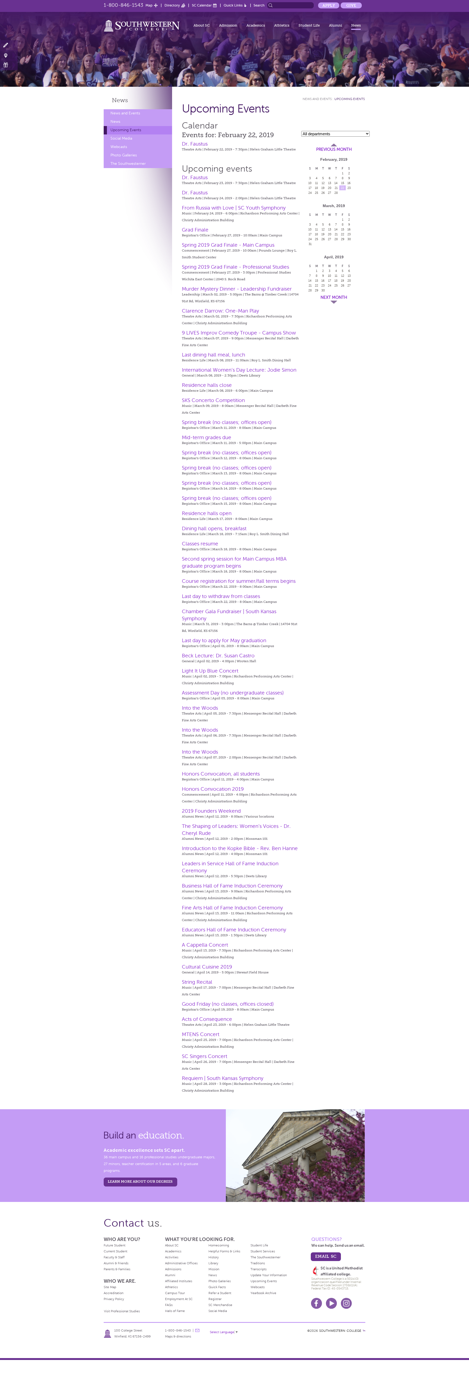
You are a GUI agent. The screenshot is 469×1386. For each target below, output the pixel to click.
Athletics (281, 25)
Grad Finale (195, 230)
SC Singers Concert (204, 1056)
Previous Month (334, 149)
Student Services (263, 1251)
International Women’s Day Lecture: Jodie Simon (239, 370)
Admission (228, 25)
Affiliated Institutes (178, 1281)
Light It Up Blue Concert (210, 671)
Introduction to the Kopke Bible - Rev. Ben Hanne (240, 848)
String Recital (197, 982)
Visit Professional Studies (122, 1311)
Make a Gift (9, 65)
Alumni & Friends (116, 1263)
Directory (172, 5)
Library (213, 1263)
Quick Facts (217, 1287)
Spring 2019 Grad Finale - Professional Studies (235, 267)
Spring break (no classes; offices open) (227, 422)
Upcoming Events (125, 130)
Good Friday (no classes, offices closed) (228, 1004)
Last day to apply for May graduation (224, 640)
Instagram (346, 1303)
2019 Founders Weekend (211, 811)
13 (329, 183)
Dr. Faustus (195, 144)
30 (349, 239)
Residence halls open (207, 513)
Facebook (316, 1303)
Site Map (110, 1287)
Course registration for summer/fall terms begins (239, 581)
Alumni (335, 25)
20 (329, 187)
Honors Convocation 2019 (213, 789)
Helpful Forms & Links (224, 1251)
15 (342, 183)
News (356, 25)
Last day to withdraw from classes (221, 596)
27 (329, 192)
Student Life (309, 25)
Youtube (331, 1303)
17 (310, 187)
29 (342, 239)
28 (336, 192)
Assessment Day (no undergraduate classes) (233, 693)
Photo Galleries (123, 155)
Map (149, 5)
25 (316, 192)
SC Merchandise (220, 1305)
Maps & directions (178, 1336)
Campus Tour (175, 1293)
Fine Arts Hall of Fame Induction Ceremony (232, 908)
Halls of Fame (175, 1311)
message (197, 1330)
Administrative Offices (181, 1263)
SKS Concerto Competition (213, 400)
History (213, 1257)
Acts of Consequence (207, 1019)
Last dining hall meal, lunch (213, 355)
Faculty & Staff (114, 1257)
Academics (255, 25)
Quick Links (233, 5)
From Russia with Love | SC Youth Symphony (234, 208)
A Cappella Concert (205, 945)
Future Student (114, 1245)
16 (349, 183)
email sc (325, 1256)
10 (310, 183)
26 (323, 192)
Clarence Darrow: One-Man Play (220, 311)
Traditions (258, 1263)
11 (316, 183)
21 (336, 187)
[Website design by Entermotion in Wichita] (364, 1331)
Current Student (115, 1251)
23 (349, 187)
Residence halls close (207, 385)
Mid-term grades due (206, 437)
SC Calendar (202, 5)
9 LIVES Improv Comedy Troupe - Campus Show (239, 333)
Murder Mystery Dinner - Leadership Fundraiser (237, 289)
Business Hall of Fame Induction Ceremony (232, 886)
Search (259, 5)
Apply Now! (9, 45)
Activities (171, 1257)
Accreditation (113, 1293)
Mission (213, 1269)
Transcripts (259, 1269)
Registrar (214, 1299)
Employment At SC (179, 1299)
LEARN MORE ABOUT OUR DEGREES (140, 1181)
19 (323, 187)
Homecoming (218, 1245)
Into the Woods (200, 708)
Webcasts (118, 147)
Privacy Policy (114, 1299)
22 (342, 187)
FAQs (169, 1305)
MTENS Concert (200, 1034)
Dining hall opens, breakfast (214, 528)
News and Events (125, 113)
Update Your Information (269, 1275)
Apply (328, 5)
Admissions (173, 1269)
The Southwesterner (128, 164)
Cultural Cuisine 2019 (207, 967)
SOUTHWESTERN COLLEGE (340, 1331)
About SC (202, 25)
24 (310, 192)
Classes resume (200, 543)
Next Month (334, 297)
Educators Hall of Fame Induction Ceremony (234, 929)
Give (351, 5)
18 (316, 187)
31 (310, 244)
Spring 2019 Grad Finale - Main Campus (228, 245)
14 (336, 183)
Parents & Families (117, 1269)
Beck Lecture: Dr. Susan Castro (218, 655)
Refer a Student (219, 1293)
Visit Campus (9, 55)
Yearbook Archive (263, 1293)
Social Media (121, 138)
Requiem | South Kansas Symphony (222, 1078)
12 (323, 183)
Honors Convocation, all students (221, 774)
